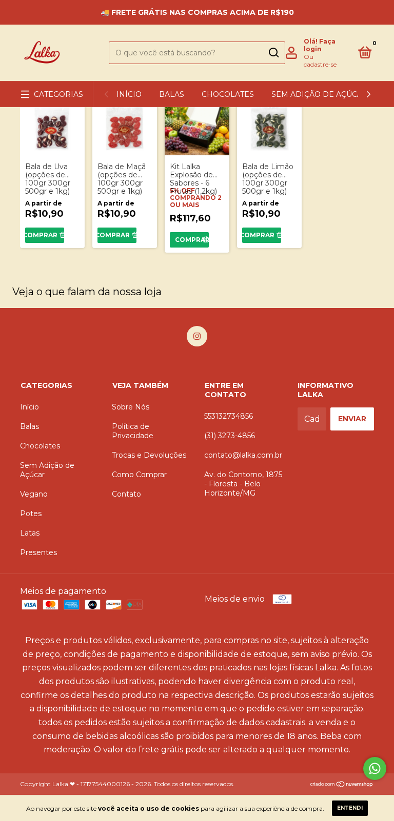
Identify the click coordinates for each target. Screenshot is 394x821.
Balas (171, 94)
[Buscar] (273, 53)
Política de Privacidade (132, 431)
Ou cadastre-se (320, 60)
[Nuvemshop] (342, 785)
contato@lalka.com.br (243, 455)
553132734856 (228, 416)
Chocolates (228, 94)
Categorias (58, 94)
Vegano (34, 494)
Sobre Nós (130, 407)
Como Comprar (139, 474)
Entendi (350, 808)
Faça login (320, 45)
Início (129, 94)
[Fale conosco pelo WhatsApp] (374, 768)
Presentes (38, 552)
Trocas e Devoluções (149, 455)
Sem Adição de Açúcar (319, 94)
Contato (126, 494)
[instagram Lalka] (197, 336)
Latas (30, 533)
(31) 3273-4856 (229, 435)
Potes (31, 513)
